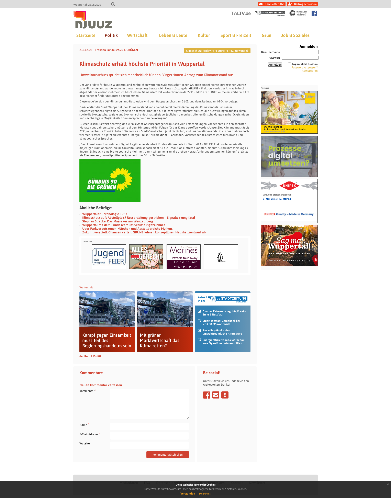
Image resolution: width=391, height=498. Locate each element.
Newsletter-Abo (274, 4)
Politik (111, 35)
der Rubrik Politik (90, 356)
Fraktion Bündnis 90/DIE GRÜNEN (116, 50)
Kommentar (87, 391)
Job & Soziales (295, 35)
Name (84, 425)
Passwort (274, 57)
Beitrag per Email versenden (215, 394)
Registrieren (310, 70)
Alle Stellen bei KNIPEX (277, 198)
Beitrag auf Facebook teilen (206, 394)
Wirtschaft (137, 35)
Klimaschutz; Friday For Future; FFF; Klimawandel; (217, 50)
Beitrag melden (224, 394)
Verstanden (187, 493)
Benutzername (270, 52)
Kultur (204, 35)
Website (84, 443)
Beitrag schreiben (305, 4)
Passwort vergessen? (304, 67)
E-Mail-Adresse (89, 434)
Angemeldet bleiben (304, 64)
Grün (266, 35)
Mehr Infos (205, 493)
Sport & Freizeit (236, 35)
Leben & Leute (173, 35)
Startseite (86, 35)
